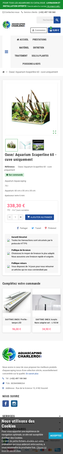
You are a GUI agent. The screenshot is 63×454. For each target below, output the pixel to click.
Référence (10, 167)
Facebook (5, 403)
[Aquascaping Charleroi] (14, 24)
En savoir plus (32, 373)
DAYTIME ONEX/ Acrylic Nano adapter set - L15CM (46, 321)
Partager (24, 228)
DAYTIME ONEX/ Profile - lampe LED (16, 321)
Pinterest (52, 228)
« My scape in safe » (53, 6)
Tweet (38, 228)
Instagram (14, 403)
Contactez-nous (12, 12)
